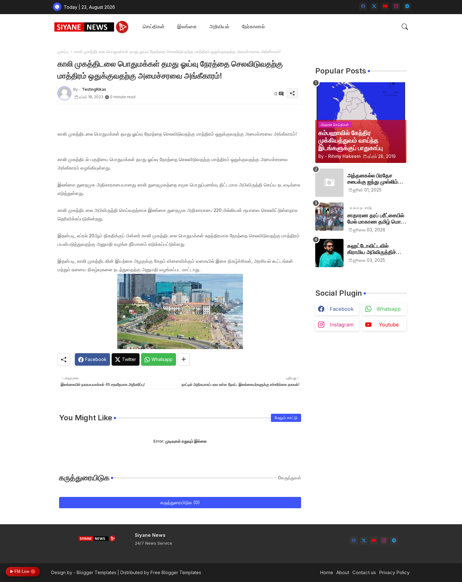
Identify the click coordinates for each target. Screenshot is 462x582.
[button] (405, 26)
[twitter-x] (374, 6)
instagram (342, 324)
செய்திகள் (154, 26)
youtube (389, 324)
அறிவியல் (219, 26)
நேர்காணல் (253, 26)
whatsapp (389, 309)
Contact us (364, 572)
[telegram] (407, 6)
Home (326, 572)
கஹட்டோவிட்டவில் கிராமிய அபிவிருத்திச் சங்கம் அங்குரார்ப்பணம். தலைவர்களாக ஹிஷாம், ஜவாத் (374, 249)
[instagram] (396, 6)
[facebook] (363, 6)
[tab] (153, 27)
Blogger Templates (96, 572)
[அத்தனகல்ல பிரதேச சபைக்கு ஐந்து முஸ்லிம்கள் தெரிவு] (329, 183)
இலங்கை (187, 26)
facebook (342, 309)
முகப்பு (63, 51)
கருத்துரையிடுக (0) (180, 502)
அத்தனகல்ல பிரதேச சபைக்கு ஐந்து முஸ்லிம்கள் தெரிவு (376, 178)
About (342, 572)
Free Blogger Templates (176, 572)
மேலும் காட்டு (286, 417)
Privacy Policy (394, 572)
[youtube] (385, 6)
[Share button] (184, 359)
